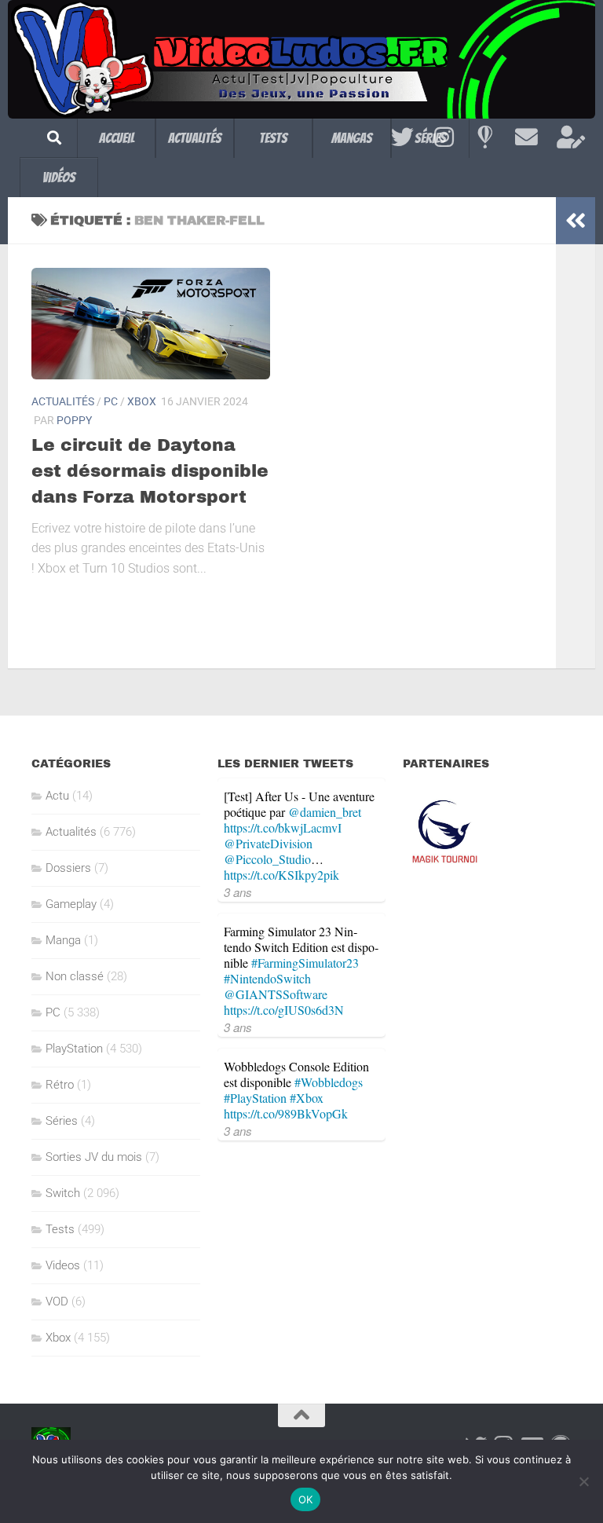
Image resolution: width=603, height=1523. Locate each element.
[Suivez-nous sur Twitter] (402, 137)
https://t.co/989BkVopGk (286, 1113)
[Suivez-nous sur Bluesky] (484, 137)
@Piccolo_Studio (267, 859)
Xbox (141, 401)
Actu (57, 796)
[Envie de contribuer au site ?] (568, 137)
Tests (273, 137)
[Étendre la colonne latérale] (575, 220)
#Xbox (306, 1097)
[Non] (583, 1481)
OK (305, 1499)
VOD (57, 1301)
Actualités (194, 137)
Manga (63, 940)
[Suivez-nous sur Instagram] (444, 137)
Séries (62, 1121)
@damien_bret (324, 812)
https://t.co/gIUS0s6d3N (284, 1009)
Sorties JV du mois (94, 1157)
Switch (63, 1193)
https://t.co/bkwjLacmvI (283, 827)
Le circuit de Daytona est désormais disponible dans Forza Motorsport (150, 471)
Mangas (351, 137)
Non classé (75, 976)
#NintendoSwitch (267, 978)
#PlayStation (255, 1097)
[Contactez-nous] (526, 137)
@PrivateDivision (268, 843)
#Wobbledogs (328, 1082)
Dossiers (68, 868)
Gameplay (71, 904)
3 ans (238, 892)
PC (111, 401)
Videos (63, 1265)
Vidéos (58, 177)
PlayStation (74, 1049)
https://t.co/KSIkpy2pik (281, 874)
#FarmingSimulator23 (305, 962)
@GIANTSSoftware (275, 994)
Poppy (74, 420)
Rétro (60, 1085)
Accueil (116, 137)
